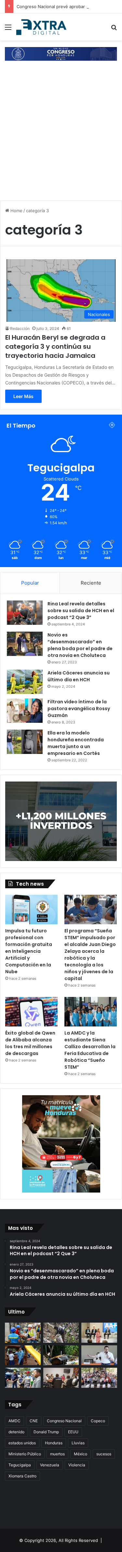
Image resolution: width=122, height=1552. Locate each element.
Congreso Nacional (64, 1420)
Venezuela (49, 1464)
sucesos (103, 1453)
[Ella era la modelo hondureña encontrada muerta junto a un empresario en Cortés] (25, 742)
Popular (30, 583)
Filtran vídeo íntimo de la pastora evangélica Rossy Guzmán (78, 708)
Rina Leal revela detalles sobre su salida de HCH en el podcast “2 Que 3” (80, 610)
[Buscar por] (114, 29)
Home (15, 210)
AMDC (14, 1420)
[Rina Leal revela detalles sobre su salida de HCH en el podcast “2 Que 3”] (25, 612)
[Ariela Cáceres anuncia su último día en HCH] (25, 682)
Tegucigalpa (19, 1464)
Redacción (20, 328)
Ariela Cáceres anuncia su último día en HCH (78, 676)
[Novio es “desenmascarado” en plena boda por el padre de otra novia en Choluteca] (25, 644)
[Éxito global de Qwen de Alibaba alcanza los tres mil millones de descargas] (31, 1011)
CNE (34, 1420)
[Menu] (8, 29)
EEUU (73, 1431)
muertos (57, 1453)
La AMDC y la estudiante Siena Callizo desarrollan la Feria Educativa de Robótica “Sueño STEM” (89, 1050)
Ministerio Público (24, 1453)
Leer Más (23, 396)
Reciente (91, 583)
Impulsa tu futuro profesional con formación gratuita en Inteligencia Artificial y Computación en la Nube (28, 951)
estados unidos (22, 1442)
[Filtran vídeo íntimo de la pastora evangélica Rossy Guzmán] (25, 710)
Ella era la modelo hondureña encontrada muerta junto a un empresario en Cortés (75, 743)
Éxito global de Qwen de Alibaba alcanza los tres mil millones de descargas (30, 1043)
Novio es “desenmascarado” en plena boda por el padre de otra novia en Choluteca (80, 645)
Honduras (53, 1442)
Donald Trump (46, 1431)
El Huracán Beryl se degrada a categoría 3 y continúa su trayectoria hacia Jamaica (55, 346)
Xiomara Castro (22, 1475)
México (80, 1453)
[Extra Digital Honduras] (42, 27)
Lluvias (78, 1442)
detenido (16, 1431)
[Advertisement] (61, 131)
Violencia (76, 1464)
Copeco (98, 1420)
